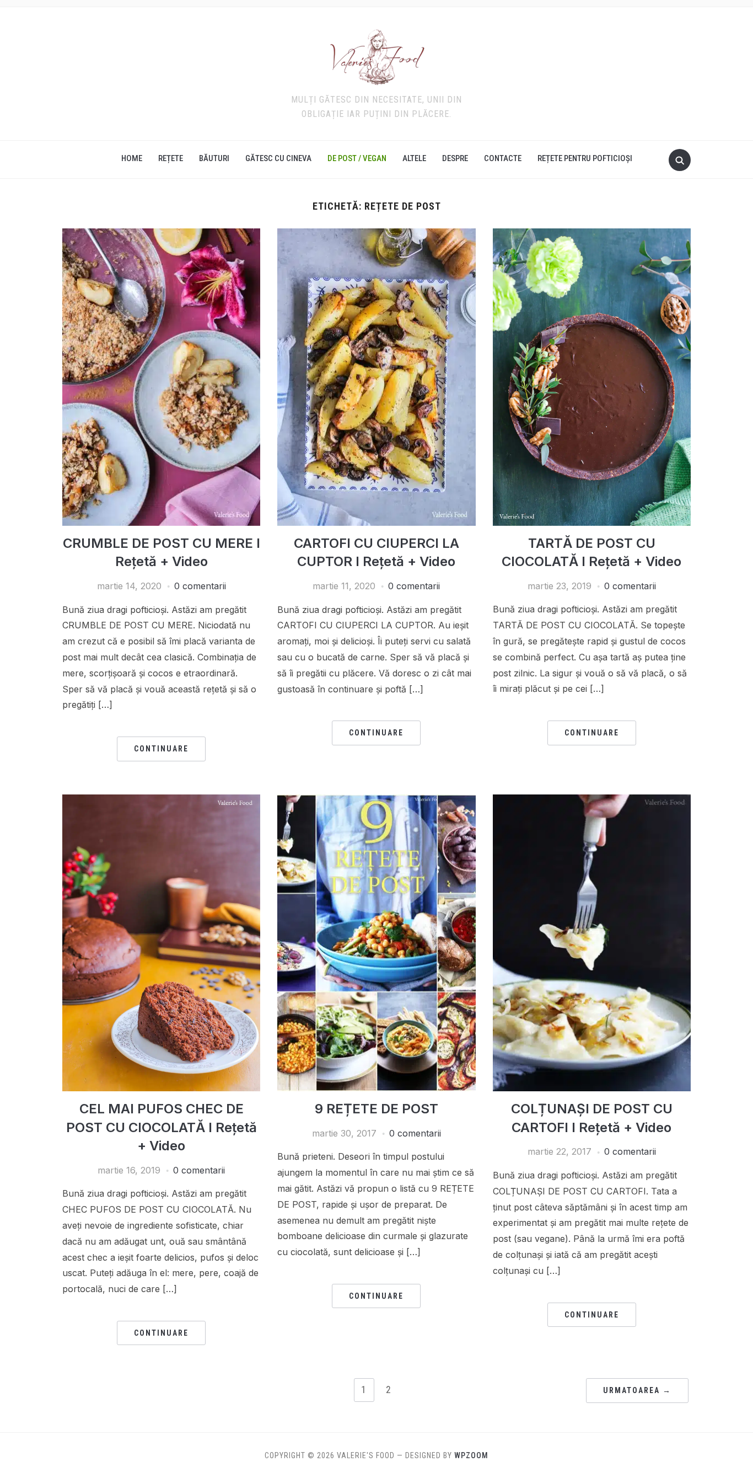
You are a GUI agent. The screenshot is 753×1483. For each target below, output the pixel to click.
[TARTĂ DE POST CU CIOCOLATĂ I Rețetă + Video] (592, 235)
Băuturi (214, 158)
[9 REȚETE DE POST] (376, 801)
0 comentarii (200, 585)
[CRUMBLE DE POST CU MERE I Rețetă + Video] (161, 235)
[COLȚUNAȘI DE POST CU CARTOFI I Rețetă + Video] (592, 801)
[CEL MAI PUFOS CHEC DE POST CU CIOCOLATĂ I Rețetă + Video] (161, 801)
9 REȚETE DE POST (376, 1109)
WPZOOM (471, 1455)
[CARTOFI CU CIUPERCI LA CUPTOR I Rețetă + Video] (376, 235)
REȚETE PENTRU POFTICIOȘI (584, 158)
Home (131, 158)
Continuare (161, 748)
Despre (455, 158)
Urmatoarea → (637, 1390)
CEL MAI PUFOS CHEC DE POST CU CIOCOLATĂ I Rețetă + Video (161, 1127)
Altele (414, 158)
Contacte (502, 158)
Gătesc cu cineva (278, 158)
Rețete (170, 158)
